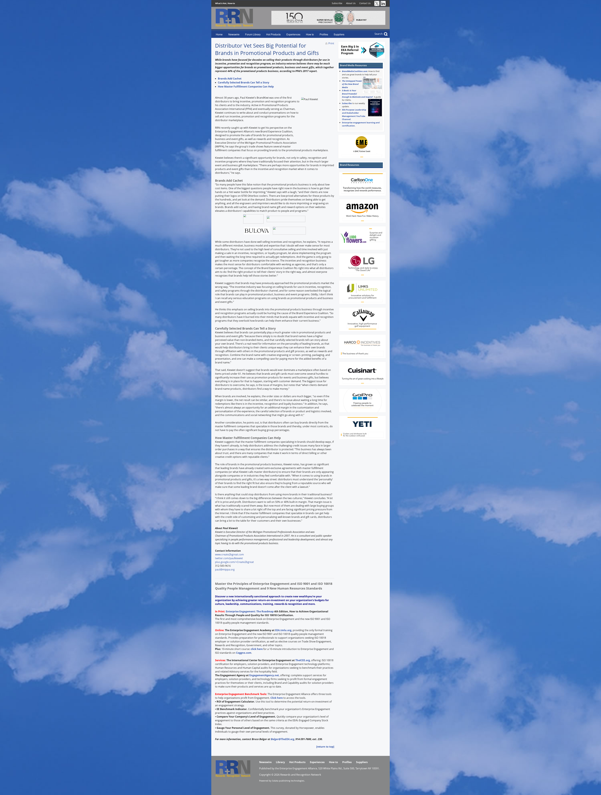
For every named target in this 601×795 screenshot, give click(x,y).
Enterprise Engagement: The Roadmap (250, 611)
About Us (351, 3)
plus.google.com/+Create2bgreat (234, 562)
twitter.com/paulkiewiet (229, 558)
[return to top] (325, 746)
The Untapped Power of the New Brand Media (352, 84)
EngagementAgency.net (264, 675)
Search (379, 34)
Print (331, 43)
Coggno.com (243, 652)
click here (257, 649)
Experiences (293, 34)
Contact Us (365, 3)
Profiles (324, 34)
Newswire (233, 34)
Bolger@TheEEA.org (282, 739)
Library (280, 762)
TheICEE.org (302, 660)
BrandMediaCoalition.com (354, 71)
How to (310, 34)
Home (219, 34)
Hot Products (273, 34)
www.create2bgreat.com (229, 554)
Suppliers (339, 34)
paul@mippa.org (225, 569)
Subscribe (337, 3)
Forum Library (253, 34)
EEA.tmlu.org (283, 630)
